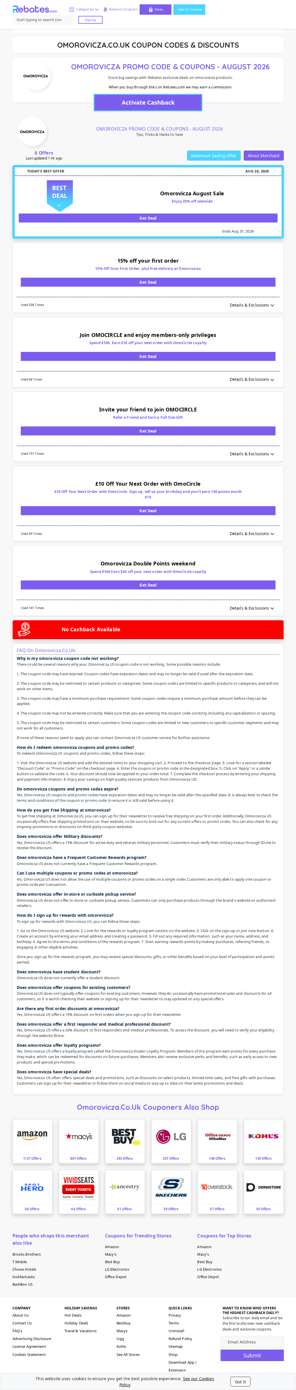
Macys (122, 1330)
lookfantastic (23, 1276)
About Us (20, 1315)
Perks (159, 9)
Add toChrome (190, 9)
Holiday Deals (76, 1323)
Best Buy (112, 1261)
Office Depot (116, 1276)
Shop (173, 1354)
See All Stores (128, 1354)
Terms (174, 1323)
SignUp (90, 20)
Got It (240, 1382)
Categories (84, 9)
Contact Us (22, 1323)
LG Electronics (117, 1269)
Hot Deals (73, 1315)
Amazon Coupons (123, 9)
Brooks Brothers (26, 1254)
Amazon (112, 1246)
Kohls (121, 1346)
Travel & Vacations (80, 1330)
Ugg (120, 1338)
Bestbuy (123, 1323)
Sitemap (176, 1346)
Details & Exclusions (249, 305)
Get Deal (147, 218)
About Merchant (264, 155)
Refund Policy (181, 1338)
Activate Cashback (148, 102)
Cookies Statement (29, 1354)
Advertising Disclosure (31, 1338)
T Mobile (19, 1261)
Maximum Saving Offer (214, 155)
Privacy (175, 1315)
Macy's (111, 1254)
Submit (252, 1355)
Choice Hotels (24, 1269)
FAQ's (17, 1330)
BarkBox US (22, 1284)
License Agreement (29, 1346)
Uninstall (176, 1330)
